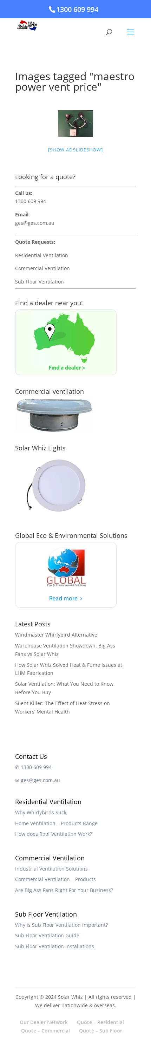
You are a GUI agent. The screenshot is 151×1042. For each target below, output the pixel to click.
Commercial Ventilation (42, 268)
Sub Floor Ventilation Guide (47, 935)
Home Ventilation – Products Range (56, 823)
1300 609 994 (77, 9)
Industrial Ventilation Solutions (51, 868)
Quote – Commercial (45, 1030)
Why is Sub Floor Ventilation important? (61, 924)
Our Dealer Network (44, 1022)
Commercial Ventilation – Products (55, 879)
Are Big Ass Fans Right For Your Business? (64, 890)
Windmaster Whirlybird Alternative (56, 634)
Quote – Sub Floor (100, 1030)
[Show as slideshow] (75, 149)
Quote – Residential (100, 1022)
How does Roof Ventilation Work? (53, 834)
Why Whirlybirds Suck (40, 812)
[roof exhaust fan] (75, 123)
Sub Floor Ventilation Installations (54, 946)
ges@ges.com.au (34, 223)
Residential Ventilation (41, 255)
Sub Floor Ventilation (39, 281)
